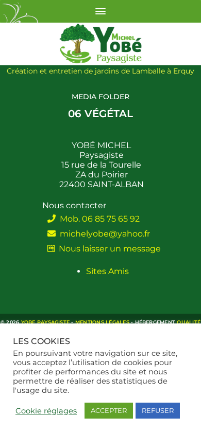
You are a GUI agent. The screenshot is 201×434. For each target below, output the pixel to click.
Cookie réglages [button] (46, 410)
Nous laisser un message (108, 249)
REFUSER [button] (158, 410)
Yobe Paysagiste (45, 322)
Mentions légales (102, 322)
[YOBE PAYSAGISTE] (100, 44)
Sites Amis (107, 271)
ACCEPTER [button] (109, 410)
